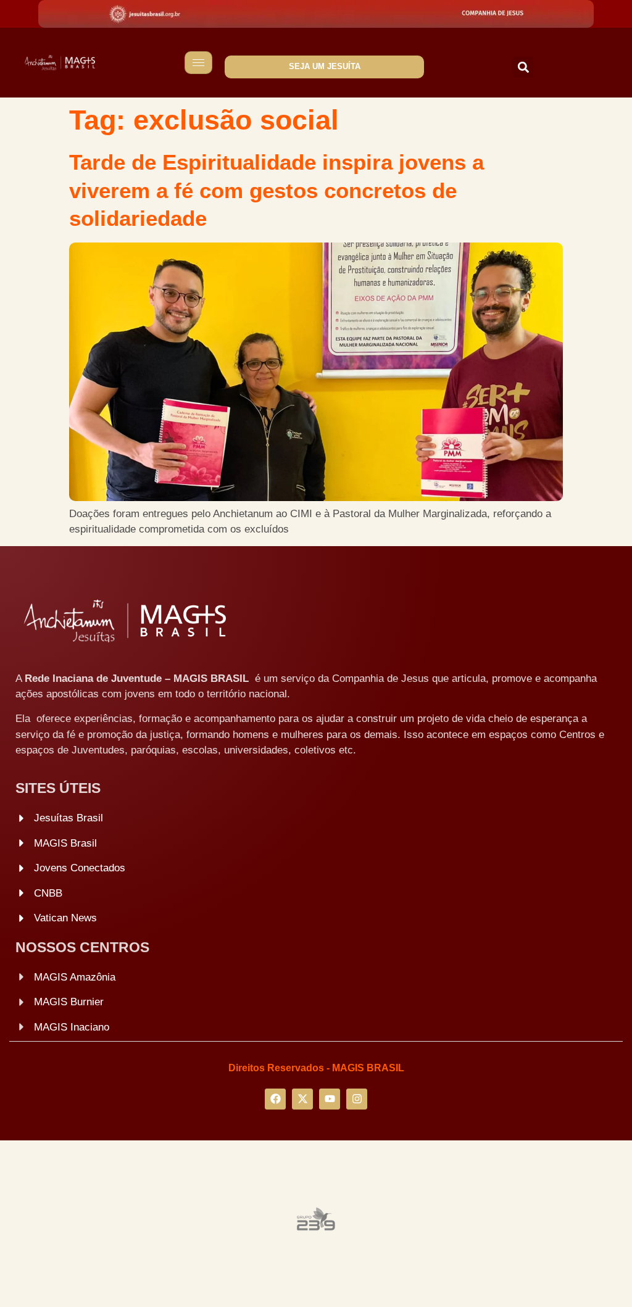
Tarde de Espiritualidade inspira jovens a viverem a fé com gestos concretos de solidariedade (276, 190)
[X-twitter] (302, 1099)
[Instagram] (356, 1099)
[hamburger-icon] (198, 62)
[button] (523, 67)
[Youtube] (329, 1099)
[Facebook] (275, 1099)
